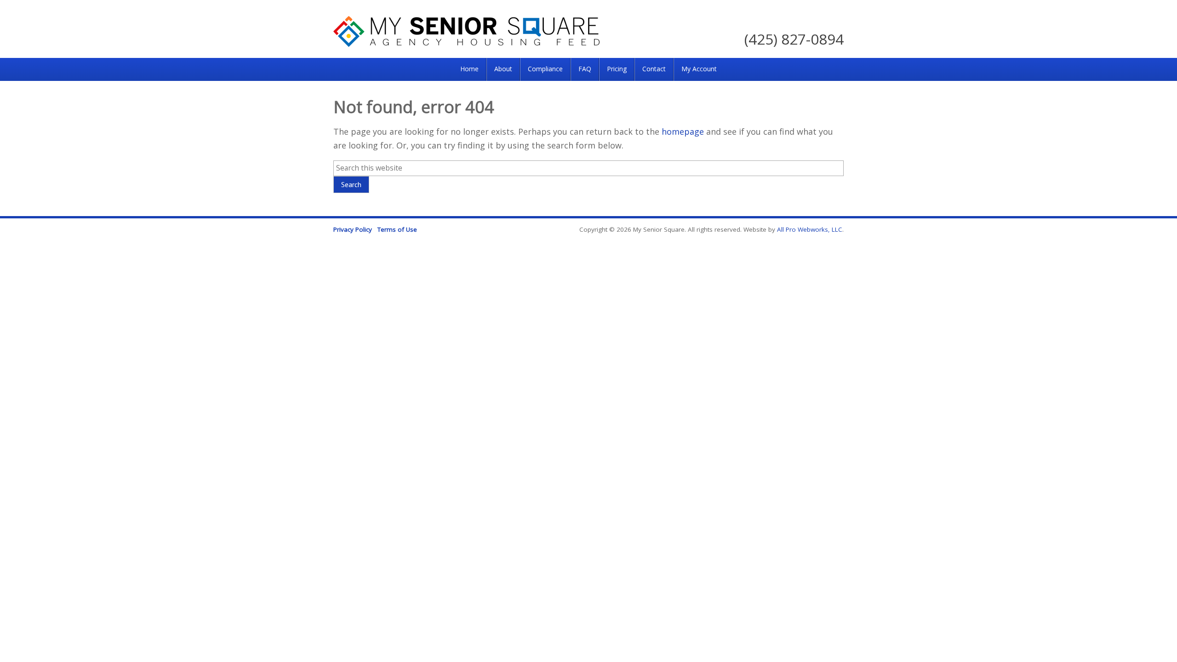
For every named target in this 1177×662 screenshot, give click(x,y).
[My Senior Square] (466, 43)
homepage (683, 131)
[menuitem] (469, 69)
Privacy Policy (352, 229)
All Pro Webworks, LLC (809, 229)
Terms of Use (397, 229)
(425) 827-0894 (794, 39)
